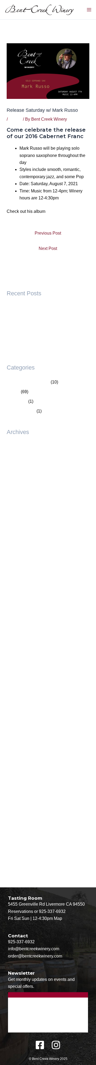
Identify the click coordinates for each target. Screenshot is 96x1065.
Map (58, 918)
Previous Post (48, 233)
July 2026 (16, 456)
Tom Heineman (21, 411)
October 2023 (19, 669)
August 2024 (19, 611)
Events (15, 119)
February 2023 (20, 707)
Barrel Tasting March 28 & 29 (34, 337)
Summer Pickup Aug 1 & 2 (31, 317)
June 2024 (17, 630)
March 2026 (18, 475)
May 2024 (16, 640)
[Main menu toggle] (89, 10)
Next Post (48, 248)
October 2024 (19, 601)
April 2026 (16, 466)
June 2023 (17, 688)
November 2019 (22, 862)
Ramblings (17, 401)
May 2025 (16, 553)
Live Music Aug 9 (23, 308)
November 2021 (22, 775)
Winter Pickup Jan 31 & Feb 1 (35, 346)
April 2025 (16, 562)
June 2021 (17, 804)
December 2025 (22, 495)
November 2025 (22, 504)
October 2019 (19, 872)
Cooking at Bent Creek (28, 382)
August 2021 (19, 785)
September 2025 (22, 524)
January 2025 (20, 582)
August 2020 (19, 814)
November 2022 (22, 717)
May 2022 (16, 736)
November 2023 (22, 659)
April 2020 (16, 843)
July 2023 (16, 678)
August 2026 (19, 446)
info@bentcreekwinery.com (33, 948)
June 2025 (17, 543)
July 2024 (16, 620)
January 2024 (20, 649)
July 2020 (16, 824)
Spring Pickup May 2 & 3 (30, 327)
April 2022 (16, 746)
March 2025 (18, 572)
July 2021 (16, 795)
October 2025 (19, 514)
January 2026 (20, 485)
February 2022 (20, 756)
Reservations (20, 911)
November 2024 (22, 591)
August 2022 (19, 727)
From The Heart (61, 211)
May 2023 (16, 698)
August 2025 (19, 533)
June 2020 (17, 833)
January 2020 (20, 853)
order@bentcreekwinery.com (35, 956)
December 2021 (22, 765)
